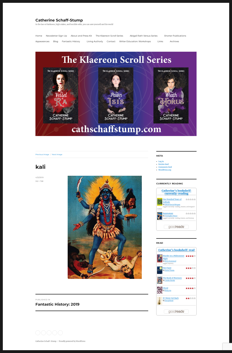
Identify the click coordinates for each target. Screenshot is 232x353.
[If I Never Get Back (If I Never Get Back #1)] (159, 301)
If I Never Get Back (171, 298)
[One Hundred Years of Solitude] (159, 202)
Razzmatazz (168, 213)
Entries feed (163, 164)
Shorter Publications (175, 36)
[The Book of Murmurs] (159, 280)
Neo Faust (167, 268)
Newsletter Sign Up (56, 36)
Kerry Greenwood (170, 261)
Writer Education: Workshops (135, 41)
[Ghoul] (159, 290)
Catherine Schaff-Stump (59, 20)
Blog (55, 41)
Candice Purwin (170, 280)
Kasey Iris (168, 290)
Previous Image (42, 154)
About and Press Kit (81, 36)
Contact (111, 41)
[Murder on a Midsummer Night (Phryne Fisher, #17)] (159, 258)
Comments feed (165, 167)
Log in (161, 161)
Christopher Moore (171, 216)
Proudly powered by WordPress (72, 341)
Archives (174, 41)
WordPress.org (164, 170)
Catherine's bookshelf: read (176, 250)
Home (38, 36)
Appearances (42, 41)
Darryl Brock (169, 300)
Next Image (57, 154)
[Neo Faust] (159, 270)
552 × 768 (39, 181)
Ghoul (165, 288)
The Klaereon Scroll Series (109, 36)
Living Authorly (95, 41)
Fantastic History (71, 41)
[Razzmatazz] (159, 216)
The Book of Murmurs (172, 278)
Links (160, 41)
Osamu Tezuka (169, 270)
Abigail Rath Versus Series (143, 36)
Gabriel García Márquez (172, 204)
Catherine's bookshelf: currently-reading (176, 192)
